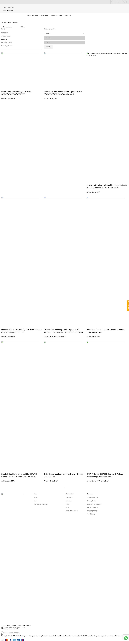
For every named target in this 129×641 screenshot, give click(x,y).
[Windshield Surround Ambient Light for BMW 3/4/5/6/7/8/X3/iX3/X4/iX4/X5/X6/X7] (63, 71)
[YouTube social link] (119, 2)
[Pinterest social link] (122, 2)
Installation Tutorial (72, 511)
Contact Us (69, 497)
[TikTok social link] (125, 2)
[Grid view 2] (13, 26)
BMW (13, 98)
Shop (35, 501)
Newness (4, 39)
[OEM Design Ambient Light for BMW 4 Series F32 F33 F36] (63, 407)
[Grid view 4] (20, 26)
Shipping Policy (92, 511)
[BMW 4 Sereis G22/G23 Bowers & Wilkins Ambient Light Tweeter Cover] (106, 407)
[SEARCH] (126, 8)
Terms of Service (92, 497)
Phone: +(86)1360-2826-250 (11, 633)
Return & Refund (92, 507)
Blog (67, 507)
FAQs (67, 504)
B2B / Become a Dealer (41, 504)
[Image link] (12, 558)
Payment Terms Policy (94, 504)
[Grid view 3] (16, 26)
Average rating (5, 36)
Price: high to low (6, 46)
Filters (23, 27)
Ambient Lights (6, 98)
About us (68, 501)
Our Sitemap (91, 514)
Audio (60, 336)
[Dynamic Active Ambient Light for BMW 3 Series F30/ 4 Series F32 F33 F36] (20, 262)
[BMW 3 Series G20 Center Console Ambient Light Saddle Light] (106, 262)
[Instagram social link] (116, 2)
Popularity (4, 33)
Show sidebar (7, 27)
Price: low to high (6, 42)
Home (35, 497)
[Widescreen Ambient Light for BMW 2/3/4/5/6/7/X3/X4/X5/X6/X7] (20, 71)
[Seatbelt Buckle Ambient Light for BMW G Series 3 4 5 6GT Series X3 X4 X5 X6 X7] (20, 407)
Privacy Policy (91, 501)
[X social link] (112, 2)
